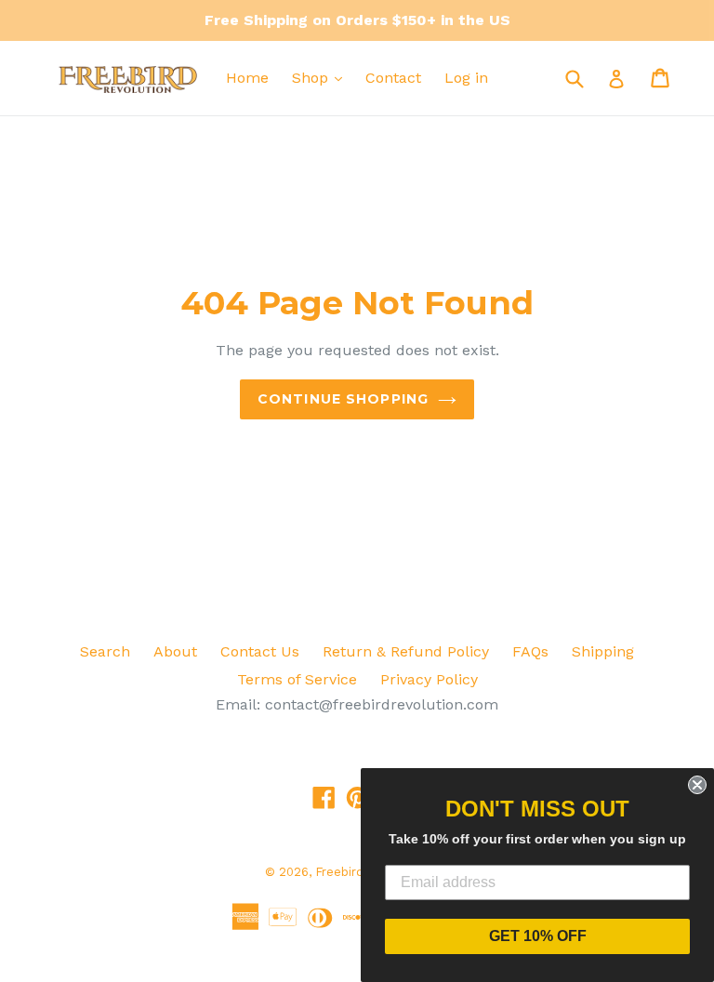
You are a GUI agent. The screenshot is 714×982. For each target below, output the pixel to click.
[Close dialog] (697, 785)
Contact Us (259, 651)
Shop (312, 77)
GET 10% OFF (538, 936)
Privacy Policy (429, 679)
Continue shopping (343, 399)
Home (247, 77)
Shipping (603, 651)
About (175, 651)
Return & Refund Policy (406, 651)
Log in (466, 77)
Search (105, 651)
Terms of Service (297, 679)
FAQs (530, 651)
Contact (393, 77)
